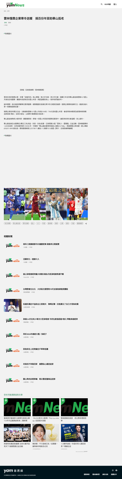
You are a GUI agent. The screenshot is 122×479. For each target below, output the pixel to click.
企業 (61, 223)
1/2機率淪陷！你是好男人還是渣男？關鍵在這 (73, 445)
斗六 (38, 223)
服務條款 (87, 474)
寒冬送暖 (26, 223)
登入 (115, 4)
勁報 (5, 22)
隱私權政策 (96, 474)
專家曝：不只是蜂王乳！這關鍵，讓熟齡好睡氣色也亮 (45, 445)
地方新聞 (7, 223)
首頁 (5, 11)
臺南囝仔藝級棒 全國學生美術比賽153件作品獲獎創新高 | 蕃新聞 (17, 419)
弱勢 (67, 223)
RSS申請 (108, 4)
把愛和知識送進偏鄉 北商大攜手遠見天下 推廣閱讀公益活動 (17, 445)
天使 (72, 223)
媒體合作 (114, 474)
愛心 (32, 223)
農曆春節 (80, 223)
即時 (8, 11)
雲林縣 (50, 223)
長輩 (56, 223)
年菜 (43, 223)
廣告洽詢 (105, 474)
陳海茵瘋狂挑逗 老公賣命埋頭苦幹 (73, 419)
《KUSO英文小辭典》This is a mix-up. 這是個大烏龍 (45, 419)
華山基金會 (16, 223)
